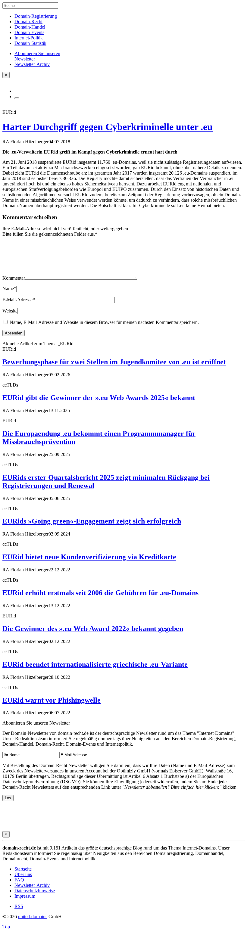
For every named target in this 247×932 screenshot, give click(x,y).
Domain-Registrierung (35, 16)
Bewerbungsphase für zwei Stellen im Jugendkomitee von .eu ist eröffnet (114, 362)
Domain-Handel (29, 27)
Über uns (23, 874)
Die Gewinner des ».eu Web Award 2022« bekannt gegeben (92, 628)
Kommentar (13, 278)
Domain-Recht (28, 21)
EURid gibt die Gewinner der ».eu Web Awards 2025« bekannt (98, 398)
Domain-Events (29, 32)
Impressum (24, 896)
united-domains (32, 916)
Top (6, 926)
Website (9, 310)
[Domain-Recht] (3, 80)
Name (9, 288)
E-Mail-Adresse (18, 299)
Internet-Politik (28, 37)
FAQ (19, 879)
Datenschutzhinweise (34, 890)
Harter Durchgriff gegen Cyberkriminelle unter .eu (107, 126)
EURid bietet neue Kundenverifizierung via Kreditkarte (89, 557)
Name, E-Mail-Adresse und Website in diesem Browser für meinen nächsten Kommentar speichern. (104, 322)
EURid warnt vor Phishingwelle (51, 700)
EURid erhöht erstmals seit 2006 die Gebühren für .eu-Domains (100, 593)
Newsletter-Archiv (32, 885)
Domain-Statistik (30, 43)
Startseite (23, 868)
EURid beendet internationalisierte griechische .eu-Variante (95, 664)
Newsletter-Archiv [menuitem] (32, 64)
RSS (18, 906)
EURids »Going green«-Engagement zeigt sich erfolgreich (91, 521)
